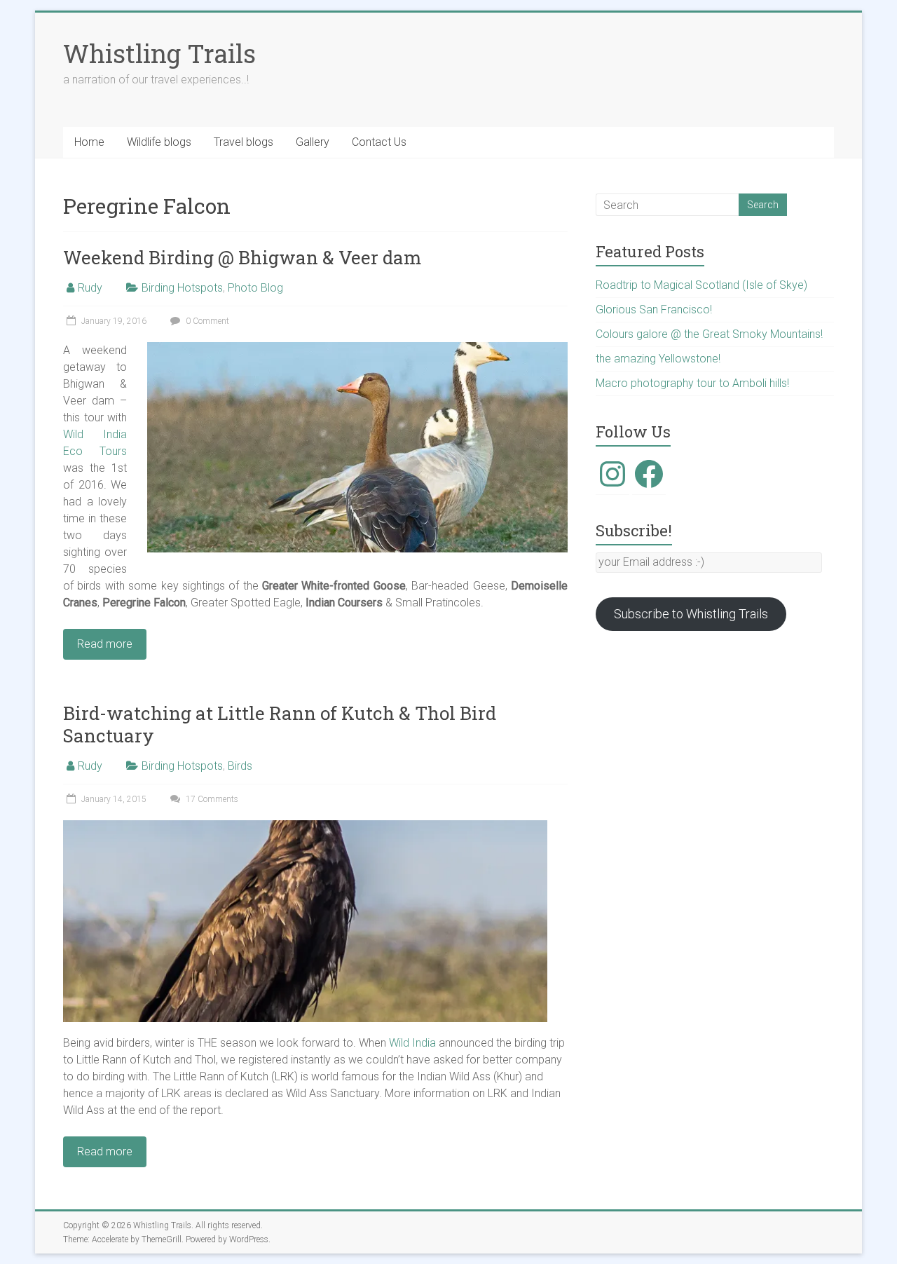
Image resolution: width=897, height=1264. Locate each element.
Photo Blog (255, 287)
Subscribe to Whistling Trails (691, 613)
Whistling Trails (159, 53)
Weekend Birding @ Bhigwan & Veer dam (242, 257)
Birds (240, 766)
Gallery (312, 142)
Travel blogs (243, 142)
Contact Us (379, 142)
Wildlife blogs (159, 142)
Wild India (412, 1042)
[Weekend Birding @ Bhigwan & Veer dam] (357, 348)
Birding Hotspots (182, 287)
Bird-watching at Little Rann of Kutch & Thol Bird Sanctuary (279, 724)
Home (89, 142)
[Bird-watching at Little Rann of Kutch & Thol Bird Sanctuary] (305, 827)
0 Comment (206, 321)
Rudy (90, 287)
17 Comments (211, 799)
